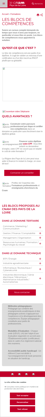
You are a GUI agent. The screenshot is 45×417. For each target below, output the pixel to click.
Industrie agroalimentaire (15, 263)
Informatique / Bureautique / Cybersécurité (17, 269)
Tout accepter (22, 395)
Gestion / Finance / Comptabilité (19, 233)
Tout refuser (22, 409)
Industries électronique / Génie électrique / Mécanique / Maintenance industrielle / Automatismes (18, 278)
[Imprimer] (38, 15)
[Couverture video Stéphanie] (22, 112)
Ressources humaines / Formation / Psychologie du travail (20, 243)
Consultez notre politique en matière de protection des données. (21, 388)
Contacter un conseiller (22, 173)
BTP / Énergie (9, 259)
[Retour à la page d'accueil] (17, 4)
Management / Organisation (17, 238)
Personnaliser (22, 402)
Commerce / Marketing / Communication (15, 227)
